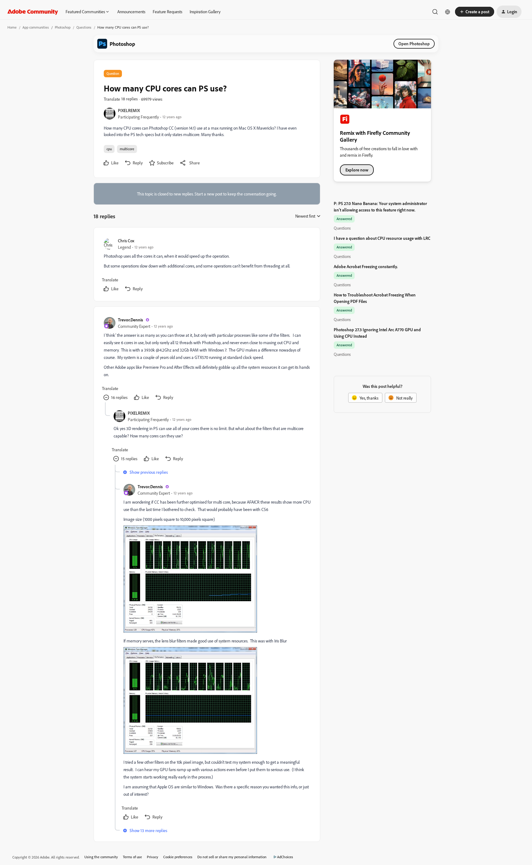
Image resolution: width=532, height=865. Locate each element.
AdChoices (285, 857)
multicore (127, 149)
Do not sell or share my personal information (232, 857)
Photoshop (63, 27)
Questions (83, 27)
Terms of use (132, 857)
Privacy (152, 857)
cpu (109, 149)
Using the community (101, 857)
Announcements (131, 11)
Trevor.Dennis (130, 319)
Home (12, 27)
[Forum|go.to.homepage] (32, 12)
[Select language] (448, 12)
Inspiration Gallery (205, 11)
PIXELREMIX (129, 110)
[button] (474, 12)
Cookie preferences (177, 857)
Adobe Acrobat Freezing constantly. (366, 266)
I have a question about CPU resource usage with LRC (382, 238)
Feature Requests (167, 11)
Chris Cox (126, 240)
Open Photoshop (414, 43)
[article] (206, 265)
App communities (35, 27)
